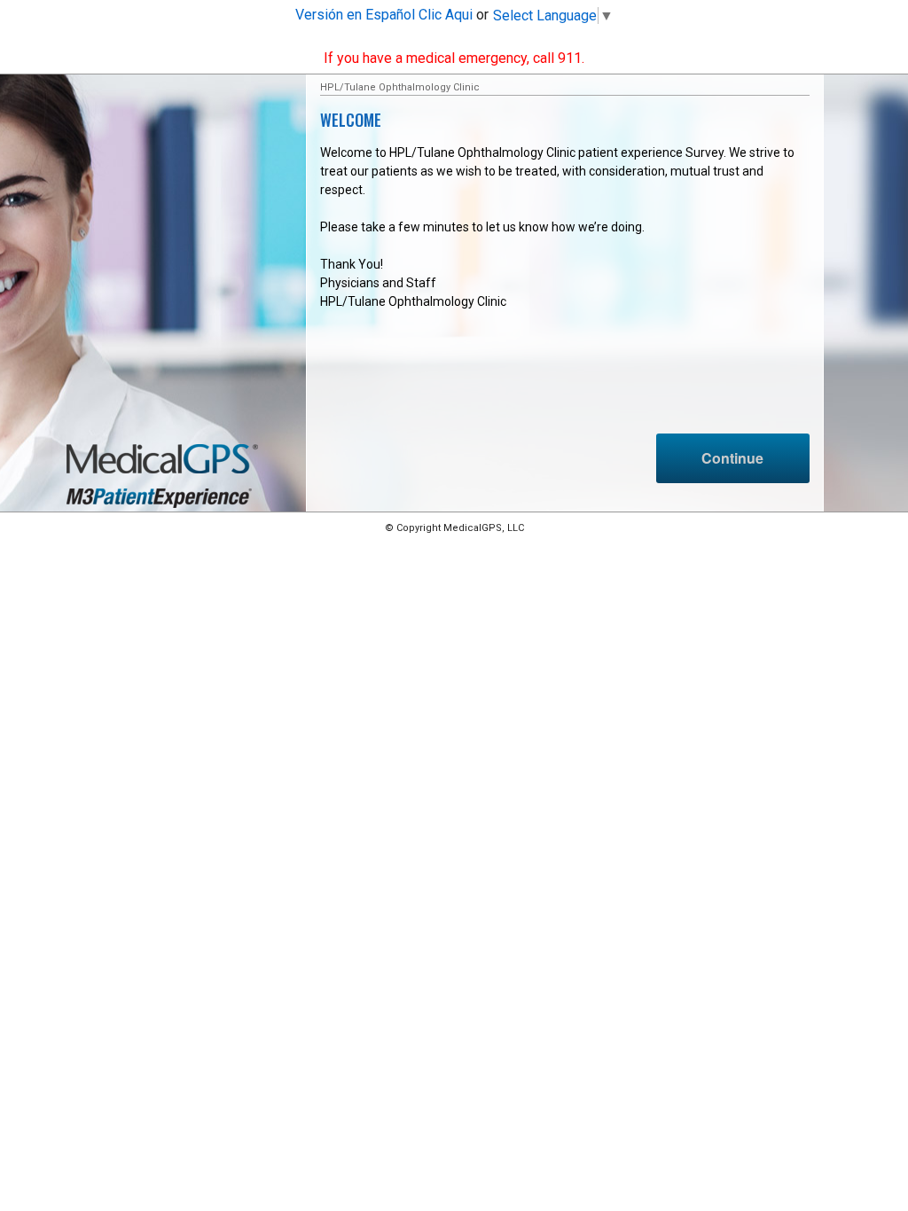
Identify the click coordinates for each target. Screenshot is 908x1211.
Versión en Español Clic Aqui (384, 14)
